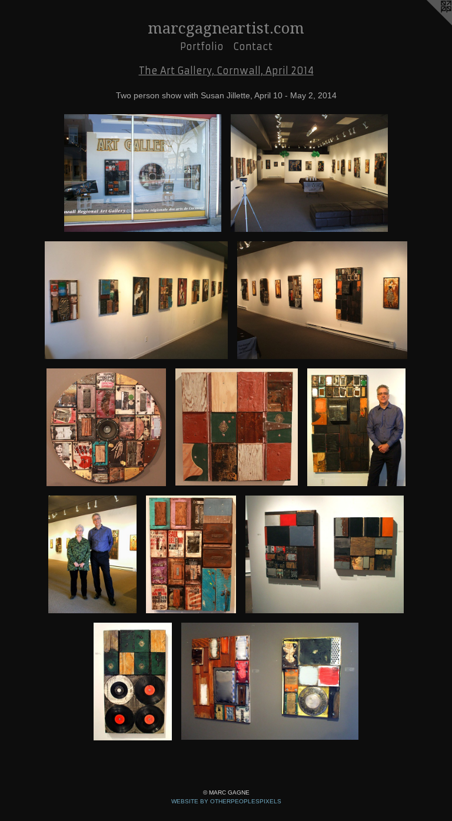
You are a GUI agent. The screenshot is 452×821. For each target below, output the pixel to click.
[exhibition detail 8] (92, 554)
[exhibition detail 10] (324, 554)
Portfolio (202, 46)
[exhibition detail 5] (105, 427)
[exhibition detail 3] (136, 300)
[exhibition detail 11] (133, 681)
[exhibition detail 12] (269, 681)
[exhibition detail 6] (236, 427)
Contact (252, 46)
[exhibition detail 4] (322, 300)
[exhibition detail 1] (142, 173)
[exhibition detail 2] (309, 173)
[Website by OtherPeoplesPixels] (428, 23)
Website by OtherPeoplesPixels (226, 801)
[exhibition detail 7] (356, 427)
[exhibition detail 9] (191, 554)
